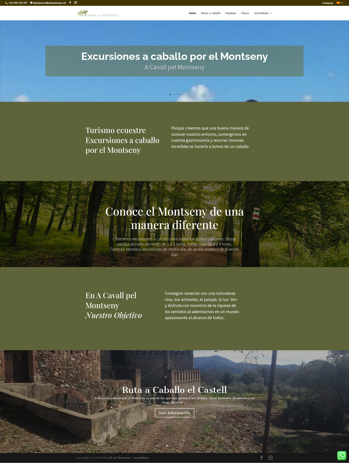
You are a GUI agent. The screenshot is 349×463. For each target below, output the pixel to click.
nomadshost (141, 457)
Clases (245, 13)
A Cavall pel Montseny (116, 457)
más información (174, 412)
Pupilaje (231, 13)
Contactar (327, 3)
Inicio (192, 13)
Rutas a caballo (211, 13)
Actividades (261, 13)
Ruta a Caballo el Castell (174, 390)
